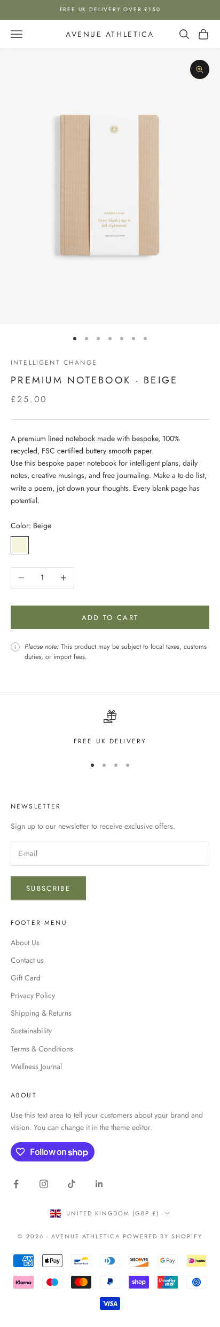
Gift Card (26, 977)
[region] (110, 728)
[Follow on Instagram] (43, 1184)
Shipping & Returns (41, 1013)
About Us (25, 942)
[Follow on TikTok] (71, 1184)
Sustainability (31, 1030)
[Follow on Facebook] (16, 1184)
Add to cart (110, 618)
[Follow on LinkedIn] (99, 1184)
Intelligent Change (54, 362)
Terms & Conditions (42, 1048)
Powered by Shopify (162, 1236)
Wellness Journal (36, 1066)
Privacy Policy (33, 995)
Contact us (27, 960)
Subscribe (48, 888)
